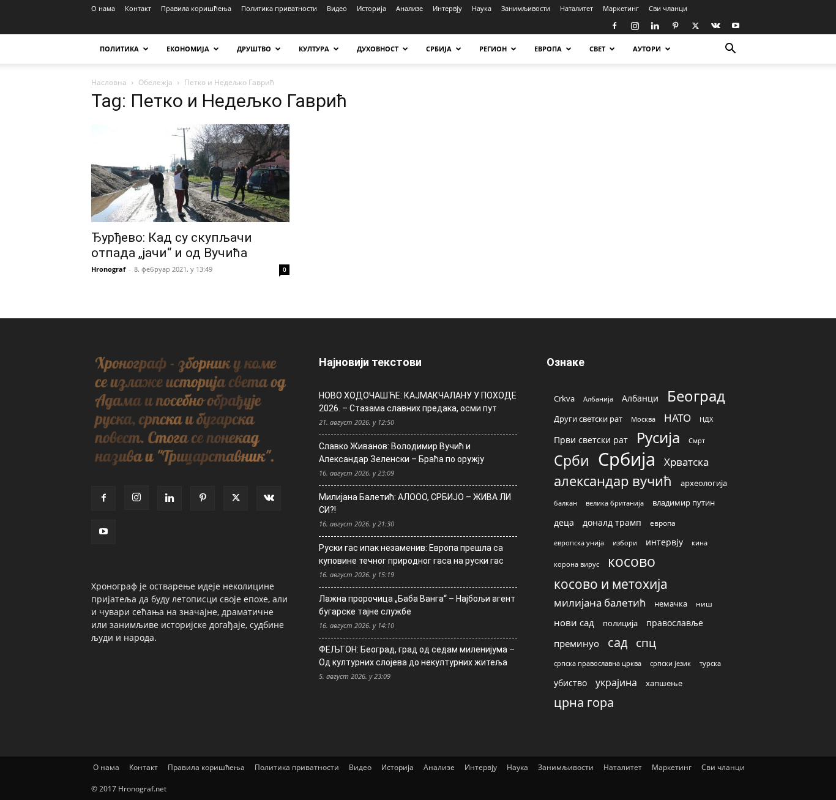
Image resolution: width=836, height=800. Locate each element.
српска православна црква (597, 663)
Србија (626, 459)
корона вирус (576, 564)
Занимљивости (525, 8)
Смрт (697, 440)
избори (625, 542)
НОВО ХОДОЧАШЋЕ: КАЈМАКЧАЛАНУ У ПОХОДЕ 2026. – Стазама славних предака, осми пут (418, 402)
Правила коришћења (196, 8)
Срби (571, 460)
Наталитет (576, 8)
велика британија (615, 502)
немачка (670, 603)
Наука (481, 8)
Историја (371, 8)
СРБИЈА (439, 48)
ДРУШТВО (254, 48)
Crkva (564, 398)
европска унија (579, 542)
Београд (696, 395)
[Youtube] (735, 25)
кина (699, 542)
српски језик (670, 663)
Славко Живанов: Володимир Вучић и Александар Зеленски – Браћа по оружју (401, 452)
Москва (643, 419)
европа (663, 523)
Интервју (447, 8)
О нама (103, 8)
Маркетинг (621, 8)
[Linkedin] (655, 25)
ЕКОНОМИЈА (187, 48)
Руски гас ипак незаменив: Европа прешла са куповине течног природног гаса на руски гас (411, 554)
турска (710, 663)
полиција (620, 623)
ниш (704, 604)
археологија (704, 483)
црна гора (584, 702)
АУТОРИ (647, 48)
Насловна (109, 82)
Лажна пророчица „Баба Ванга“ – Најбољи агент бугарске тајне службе (417, 605)
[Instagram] (634, 25)
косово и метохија (611, 583)
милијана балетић (600, 602)
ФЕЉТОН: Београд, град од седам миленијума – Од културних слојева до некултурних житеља (417, 656)
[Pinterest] (675, 25)
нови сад (574, 622)
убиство (570, 683)
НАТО (677, 417)
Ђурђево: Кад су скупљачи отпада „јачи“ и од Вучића (171, 245)
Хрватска (686, 461)
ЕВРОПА (548, 48)
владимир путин (683, 502)
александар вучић (613, 480)
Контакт (138, 8)
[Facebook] (614, 25)
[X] (695, 25)
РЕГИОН (493, 48)
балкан (565, 503)
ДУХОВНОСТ (377, 48)
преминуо (576, 643)
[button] (730, 50)
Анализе (409, 8)
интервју (664, 542)
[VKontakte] (715, 25)
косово (631, 561)
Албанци (640, 398)
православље (674, 623)
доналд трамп (612, 522)
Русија (658, 438)
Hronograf (108, 269)
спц (646, 642)
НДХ (706, 419)
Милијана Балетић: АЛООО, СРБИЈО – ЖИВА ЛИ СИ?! (415, 503)
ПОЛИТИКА (119, 48)
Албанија (598, 398)
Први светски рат (591, 440)
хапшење (664, 683)
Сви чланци (668, 8)
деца (564, 522)
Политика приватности (279, 8)
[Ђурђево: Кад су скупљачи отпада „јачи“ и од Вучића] (190, 173)
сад (617, 642)
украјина (616, 682)
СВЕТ (597, 48)
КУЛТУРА (314, 48)
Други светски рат (588, 418)
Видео (337, 8)
